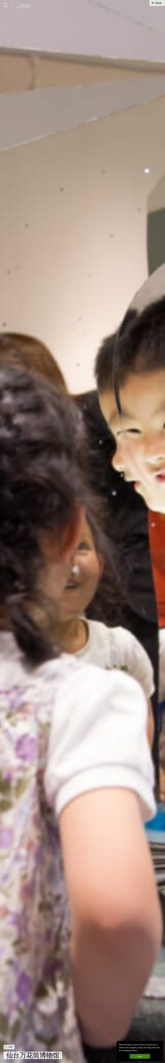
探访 (11, 1047)
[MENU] (6, 5)
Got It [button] (140, 1056)
